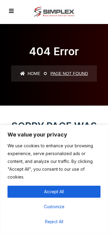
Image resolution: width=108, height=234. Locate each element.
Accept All (54, 191)
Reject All (54, 221)
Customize (54, 206)
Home (33, 73)
